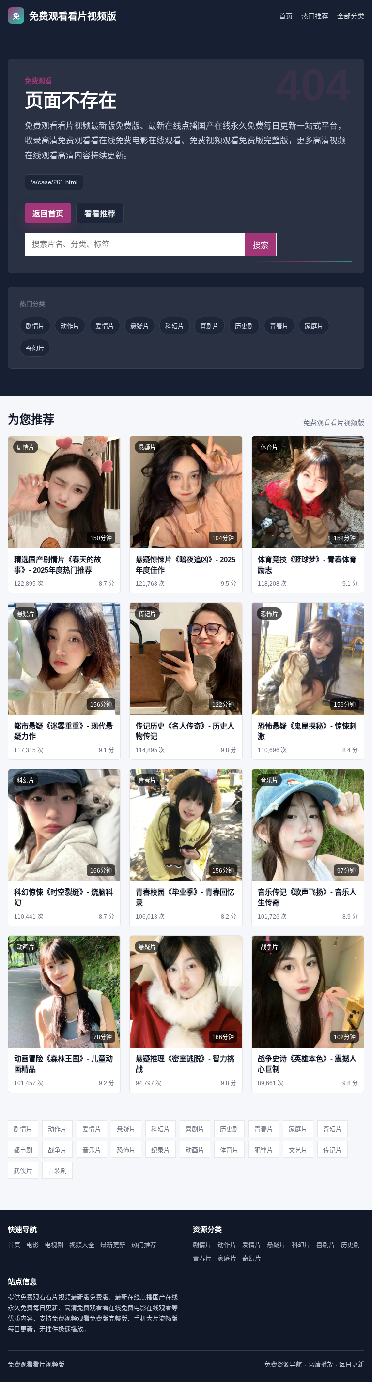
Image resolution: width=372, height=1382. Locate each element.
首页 (286, 16)
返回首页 (47, 214)
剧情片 (35, 326)
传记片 (332, 1150)
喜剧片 (209, 326)
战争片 (57, 1150)
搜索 (260, 245)
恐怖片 (126, 1150)
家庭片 (314, 326)
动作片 (70, 326)
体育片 (229, 1150)
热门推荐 (314, 16)
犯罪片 (263, 1150)
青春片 (279, 326)
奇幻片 (35, 348)
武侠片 (23, 1170)
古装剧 (57, 1170)
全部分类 (350, 16)
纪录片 (160, 1150)
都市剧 (23, 1150)
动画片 (195, 1150)
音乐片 (91, 1150)
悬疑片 (139, 326)
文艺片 (298, 1150)
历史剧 (244, 326)
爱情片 (104, 326)
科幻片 (174, 326)
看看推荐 (99, 214)
